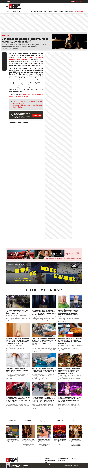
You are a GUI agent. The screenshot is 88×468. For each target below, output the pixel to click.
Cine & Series (58, 11)
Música (47, 458)
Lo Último (6, 11)
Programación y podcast (71, 465)
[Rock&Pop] (15, 6)
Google (74, 458)
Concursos (69, 11)
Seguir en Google (37, 115)
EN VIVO (8, 1)
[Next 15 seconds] (51, 465)
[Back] (41, 465)
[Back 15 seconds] (45, 465)
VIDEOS (12, 1)
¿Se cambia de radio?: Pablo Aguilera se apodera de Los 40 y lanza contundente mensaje (12, 441)
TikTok (74, 461)
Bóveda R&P (79, 11)
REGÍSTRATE (79, 1)
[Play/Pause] (48, 465)
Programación (16, 11)
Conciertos (38, 11)
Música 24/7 (28, 11)
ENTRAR (73, 1)
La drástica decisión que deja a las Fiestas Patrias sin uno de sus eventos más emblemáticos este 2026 (60, 442)
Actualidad (48, 11)
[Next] (55, 465)
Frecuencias (62, 460)
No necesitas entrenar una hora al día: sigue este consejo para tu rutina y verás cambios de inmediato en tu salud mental (28, 442)
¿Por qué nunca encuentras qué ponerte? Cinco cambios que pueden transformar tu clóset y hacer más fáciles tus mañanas (75, 442)
